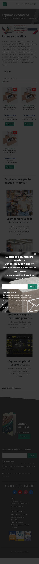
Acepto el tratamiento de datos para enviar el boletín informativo (17, 306)
